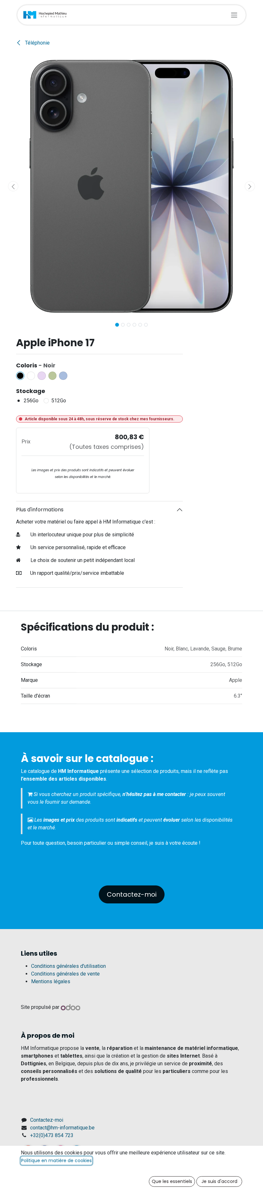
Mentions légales (50, 981)
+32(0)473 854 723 (51, 1135)
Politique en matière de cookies (56, 1160)
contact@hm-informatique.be (62, 1128)
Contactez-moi (132, 894)
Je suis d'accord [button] (219, 1181)
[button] (13, 186)
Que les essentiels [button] (172, 1181)
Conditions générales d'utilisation (68, 966)
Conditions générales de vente (65, 974)
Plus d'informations (40, 509)
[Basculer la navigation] (234, 14)
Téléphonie (37, 43)
